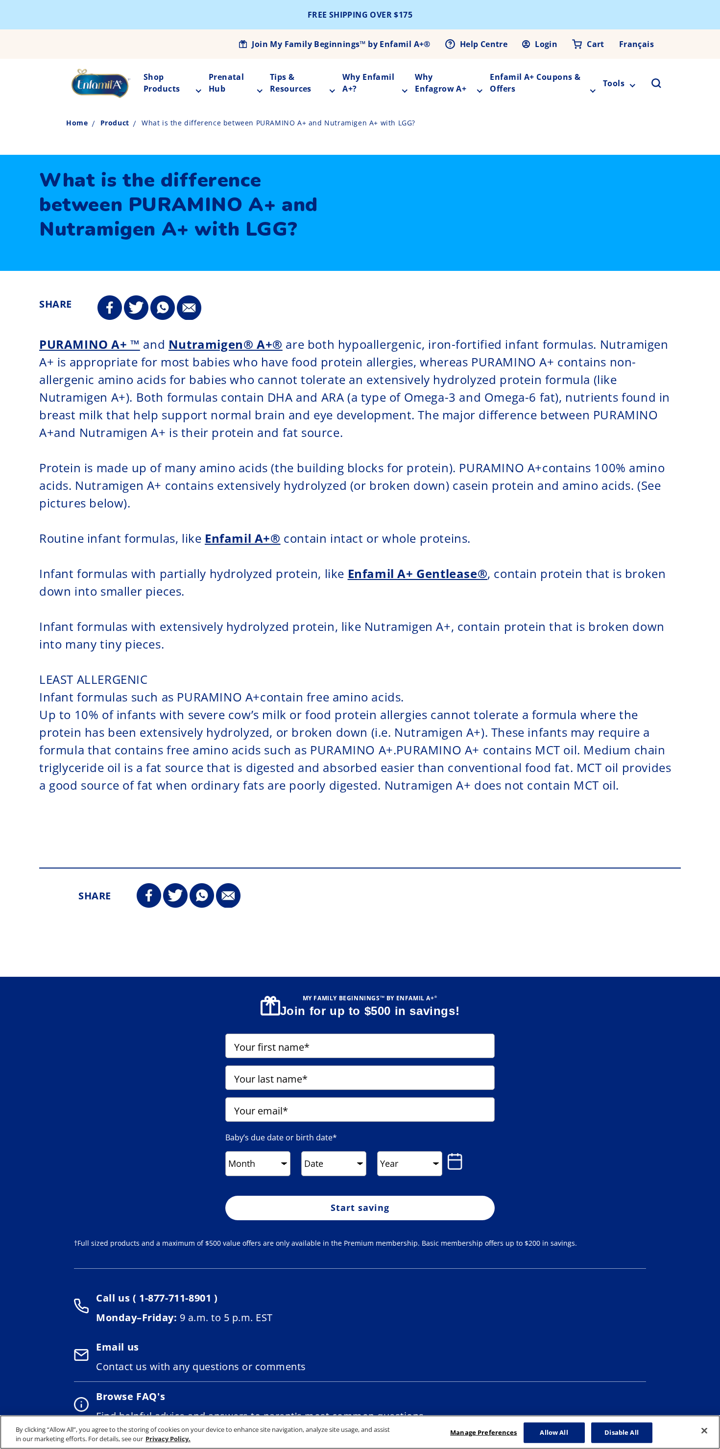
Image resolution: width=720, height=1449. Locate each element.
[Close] (704, 1431)
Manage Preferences (483, 1432)
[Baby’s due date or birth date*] (457, 1161)
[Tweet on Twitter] (136, 308)
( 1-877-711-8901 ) (173, 1297)
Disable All (621, 1432)
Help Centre (483, 44)
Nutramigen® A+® (225, 344)
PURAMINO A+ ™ (89, 344)
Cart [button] (595, 44)
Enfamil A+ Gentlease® (418, 573)
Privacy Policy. (168, 1438)
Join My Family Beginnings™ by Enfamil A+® (341, 44)
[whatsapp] (162, 308)
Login (546, 44)
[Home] (101, 83)
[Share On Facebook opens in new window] (109, 308)
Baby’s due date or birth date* (281, 1137)
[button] (650, 83)
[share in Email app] (189, 308)
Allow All (554, 1432)
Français (636, 44)
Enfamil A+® (243, 538)
